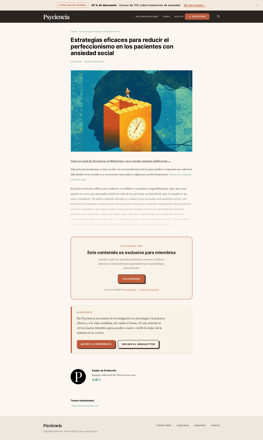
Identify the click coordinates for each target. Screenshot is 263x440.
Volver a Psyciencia (149, 289)
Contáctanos (163, 425)
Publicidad (183, 425)
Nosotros (200, 425)
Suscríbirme (131, 279)
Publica (215, 425)
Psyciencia (56, 17)
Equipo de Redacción (94, 61)
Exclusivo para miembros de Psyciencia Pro (99, 31)
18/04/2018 (76, 61)
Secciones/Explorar (147, 16)
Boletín (179, 16)
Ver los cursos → (195, 5)
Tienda (166, 16)
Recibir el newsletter (138, 344)
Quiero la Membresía (96, 344)
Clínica (74, 31)
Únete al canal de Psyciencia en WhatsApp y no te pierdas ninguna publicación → (121, 161)
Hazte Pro (198, 16)
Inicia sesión (130, 289)
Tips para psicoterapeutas (85, 405)
